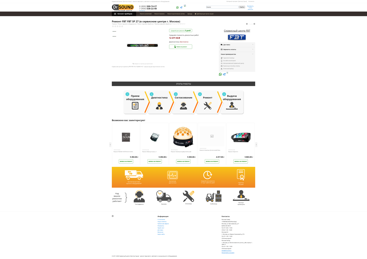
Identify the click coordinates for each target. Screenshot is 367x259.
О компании (161, 219)
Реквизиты (161, 226)
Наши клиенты (162, 221)
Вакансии (160, 232)
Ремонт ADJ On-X (233, 152)
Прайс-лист (161, 228)
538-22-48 (148, 8)
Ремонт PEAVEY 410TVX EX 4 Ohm (123, 152)
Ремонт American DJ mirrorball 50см (210, 150)
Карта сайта (161, 234)
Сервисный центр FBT (237, 30)
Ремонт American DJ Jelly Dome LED (181, 152)
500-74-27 (148, 6)
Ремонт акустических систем (176, 14)
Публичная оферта (163, 224)
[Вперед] (254, 24)
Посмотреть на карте (228, 253)
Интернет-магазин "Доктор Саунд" (237, 1)
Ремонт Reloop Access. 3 (149, 152)
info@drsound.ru (226, 250)
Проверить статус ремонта (250, 7)
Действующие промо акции (205, 14)
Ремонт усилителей (145, 14)
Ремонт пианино (159, 14)
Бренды (190, 14)
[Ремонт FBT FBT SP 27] (142, 45)
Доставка (160, 230)
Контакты (251, 1)
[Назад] (247, 24)
